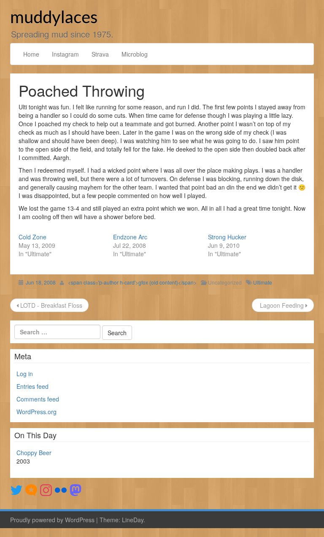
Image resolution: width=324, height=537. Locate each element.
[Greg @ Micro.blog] (31, 489)
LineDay (132, 519)
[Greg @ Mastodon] (75, 489)
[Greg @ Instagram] (46, 489)
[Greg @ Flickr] (61, 489)
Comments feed (37, 399)
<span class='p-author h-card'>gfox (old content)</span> (132, 282)
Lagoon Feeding (281, 305)
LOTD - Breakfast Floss (50, 305)
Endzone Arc (130, 237)
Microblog (135, 54)
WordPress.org (36, 411)
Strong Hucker (227, 237)
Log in (24, 373)
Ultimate (262, 282)
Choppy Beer (33, 452)
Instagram (65, 54)
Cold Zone (32, 237)
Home (31, 54)
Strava (100, 54)
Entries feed (32, 386)
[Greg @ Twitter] (16, 489)
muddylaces (53, 18)
